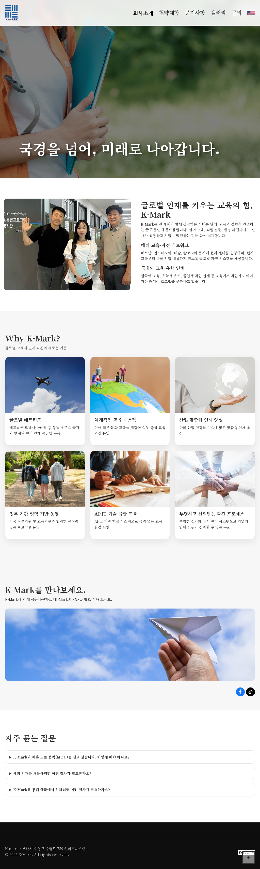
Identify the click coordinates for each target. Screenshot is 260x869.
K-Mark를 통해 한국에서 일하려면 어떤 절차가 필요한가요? (61, 789)
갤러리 (218, 12)
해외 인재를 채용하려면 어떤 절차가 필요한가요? (52, 773)
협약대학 (169, 12)
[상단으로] (248, 857)
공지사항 (195, 12)
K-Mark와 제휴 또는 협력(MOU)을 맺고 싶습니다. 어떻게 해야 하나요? (71, 757)
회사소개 (143, 13)
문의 (237, 12)
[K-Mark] (11, 13)
